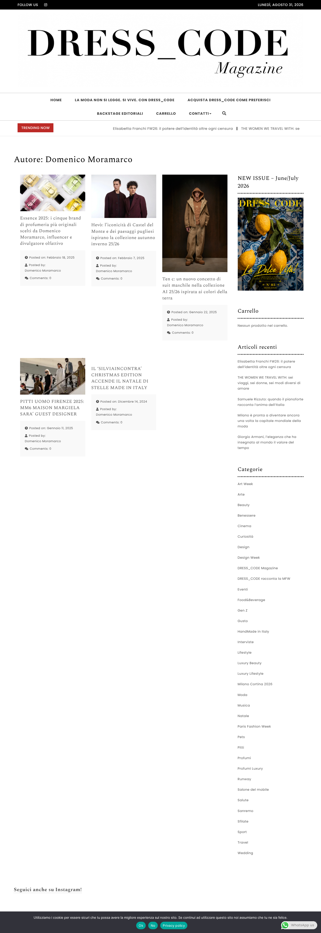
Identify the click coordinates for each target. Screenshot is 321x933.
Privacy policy (174, 925)
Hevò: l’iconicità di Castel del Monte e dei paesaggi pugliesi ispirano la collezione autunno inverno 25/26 (123, 234)
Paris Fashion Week (254, 726)
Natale (243, 716)
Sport (242, 832)
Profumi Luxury (250, 768)
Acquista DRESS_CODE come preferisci (229, 99)
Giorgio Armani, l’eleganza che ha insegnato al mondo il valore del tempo (267, 442)
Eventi (243, 589)
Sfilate (243, 821)
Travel (243, 842)
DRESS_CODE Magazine (258, 568)
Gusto (243, 621)
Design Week (249, 557)
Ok (141, 925)
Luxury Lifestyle (251, 673)
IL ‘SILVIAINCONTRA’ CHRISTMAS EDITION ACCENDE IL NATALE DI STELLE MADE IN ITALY (119, 378)
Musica (244, 705)
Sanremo (246, 810)
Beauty (244, 505)
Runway (244, 779)
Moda (243, 694)
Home (56, 99)
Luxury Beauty (250, 663)
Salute (243, 800)
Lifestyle (245, 652)
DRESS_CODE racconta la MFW (264, 578)
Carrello (166, 113)
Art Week (245, 484)
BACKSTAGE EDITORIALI (120, 113)
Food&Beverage (251, 600)
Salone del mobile (253, 789)
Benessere (247, 515)
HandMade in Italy (253, 631)
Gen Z (243, 610)
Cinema (245, 526)
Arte (241, 494)
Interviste (246, 642)
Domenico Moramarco (43, 271)
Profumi (244, 758)
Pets (241, 737)
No (153, 925)
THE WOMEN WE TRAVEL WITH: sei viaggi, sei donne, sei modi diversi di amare (269, 383)
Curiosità (246, 536)
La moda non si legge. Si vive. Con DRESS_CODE (125, 99)
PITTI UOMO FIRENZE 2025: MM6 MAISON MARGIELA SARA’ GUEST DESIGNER (52, 408)
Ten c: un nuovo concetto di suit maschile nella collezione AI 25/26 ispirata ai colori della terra (194, 288)
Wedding (245, 853)
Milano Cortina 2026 (255, 684)
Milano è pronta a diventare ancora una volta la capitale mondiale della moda (269, 421)
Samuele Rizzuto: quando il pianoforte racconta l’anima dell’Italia (270, 402)
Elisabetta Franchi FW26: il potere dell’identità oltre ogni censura (159, 128)
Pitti (241, 747)
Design (244, 547)
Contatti (199, 113)
